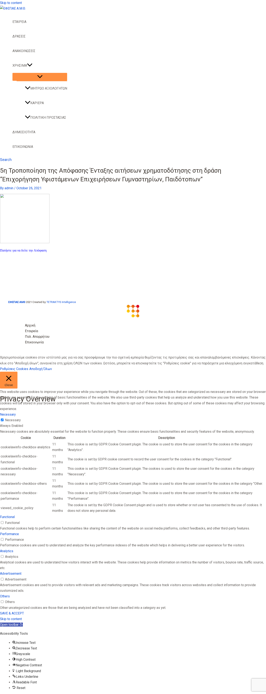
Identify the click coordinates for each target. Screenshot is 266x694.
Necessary (13, 420)
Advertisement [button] (10, 574)
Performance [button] (9, 534)
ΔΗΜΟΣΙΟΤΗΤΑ (23, 132)
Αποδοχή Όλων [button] (40, 369)
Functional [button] (7, 517)
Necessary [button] (8, 414)
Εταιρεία (31, 331)
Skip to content (11, 3)
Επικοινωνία (34, 342)
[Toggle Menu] (39, 77)
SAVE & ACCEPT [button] (12, 613)
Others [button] (5, 596)
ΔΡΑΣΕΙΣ (19, 36)
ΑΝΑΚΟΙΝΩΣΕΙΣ (23, 51)
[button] (29, 65)
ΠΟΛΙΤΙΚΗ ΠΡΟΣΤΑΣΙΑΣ (48, 118)
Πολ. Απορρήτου (37, 337)
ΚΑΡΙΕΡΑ (37, 103)
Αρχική (30, 325)
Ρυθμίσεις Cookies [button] (14, 369)
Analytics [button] (6, 551)
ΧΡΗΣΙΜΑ (19, 65)
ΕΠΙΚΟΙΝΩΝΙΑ (22, 147)
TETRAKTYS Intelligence (61, 302)
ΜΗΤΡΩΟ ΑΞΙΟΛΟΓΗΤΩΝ (48, 88)
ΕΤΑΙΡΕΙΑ (19, 22)
